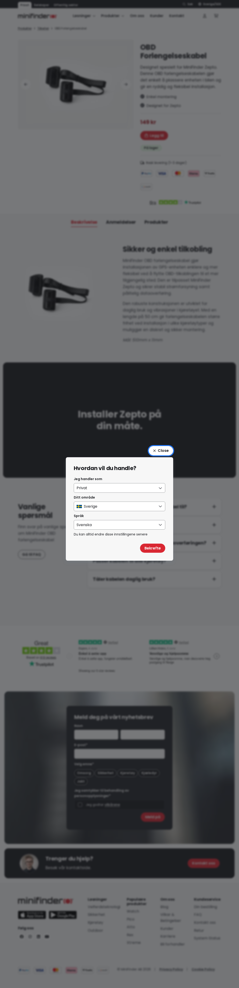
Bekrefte (152, 548)
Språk (79, 515)
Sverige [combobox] (90, 506)
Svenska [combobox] (84, 525)
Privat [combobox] (82, 488)
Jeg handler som (88, 479)
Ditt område (84, 497)
